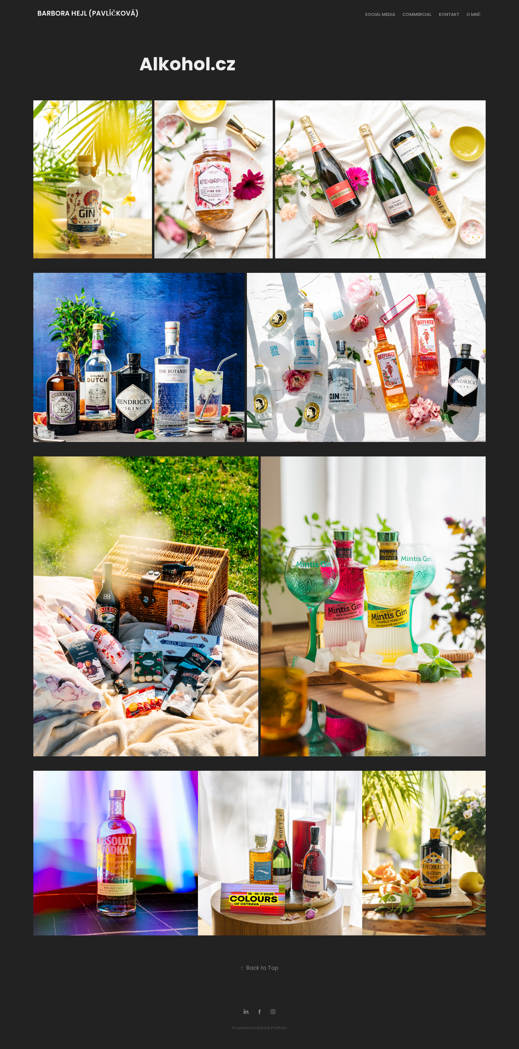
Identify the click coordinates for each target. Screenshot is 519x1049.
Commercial (417, 14)
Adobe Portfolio (271, 1028)
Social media (380, 14)
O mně (473, 14)
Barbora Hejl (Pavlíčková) (88, 14)
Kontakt (449, 14)
